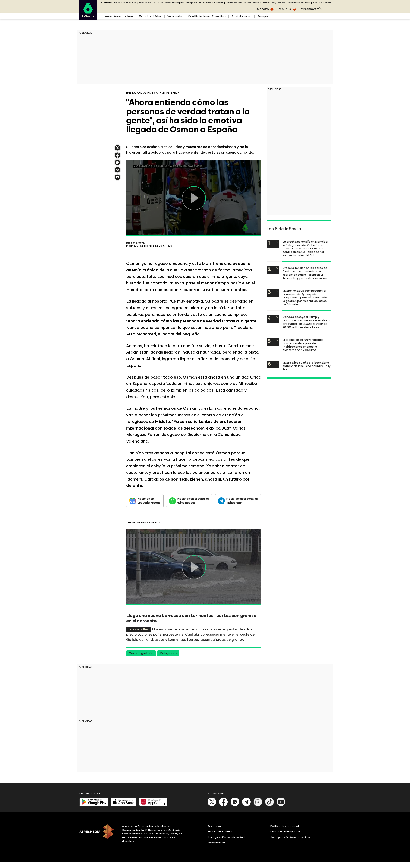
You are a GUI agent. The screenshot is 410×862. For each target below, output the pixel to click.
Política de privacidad (284, 825)
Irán (130, 16)
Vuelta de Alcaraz (323, 2)
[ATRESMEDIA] (98, 834)
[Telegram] (246, 805)
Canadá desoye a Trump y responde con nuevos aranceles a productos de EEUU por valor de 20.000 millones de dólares (306, 322)
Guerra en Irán (234, 2)
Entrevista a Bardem (211, 2)
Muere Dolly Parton (274, 2)
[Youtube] (281, 805)
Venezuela (174, 16)
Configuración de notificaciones (291, 837)
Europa (262, 16)
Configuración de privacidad (226, 837)
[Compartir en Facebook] (117, 157)
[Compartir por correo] (117, 179)
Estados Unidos (150, 16)
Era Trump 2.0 (188, 2)
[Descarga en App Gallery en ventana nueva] (153, 805)
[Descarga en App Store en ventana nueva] (123, 805)
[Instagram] (257, 805)
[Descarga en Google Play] (93, 805)
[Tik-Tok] (269, 805)
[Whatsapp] (234, 805)
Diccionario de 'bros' (298, 2)
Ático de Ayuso (170, 2)
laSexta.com (135, 242)
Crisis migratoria (141, 653)
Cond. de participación (285, 831)
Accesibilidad (216, 842)
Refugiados (168, 653)
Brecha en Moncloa (125, 2)
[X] (117, 149)
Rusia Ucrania (252, 2)
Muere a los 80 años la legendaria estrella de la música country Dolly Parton (307, 366)
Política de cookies (220, 831)
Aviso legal (214, 825)
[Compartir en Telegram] (117, 171)
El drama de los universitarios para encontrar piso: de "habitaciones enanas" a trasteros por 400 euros (303, 345)
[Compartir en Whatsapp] (117, 164)
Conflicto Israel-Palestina (207, 16)
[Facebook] (223, 805)
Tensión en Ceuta (149, 2)
